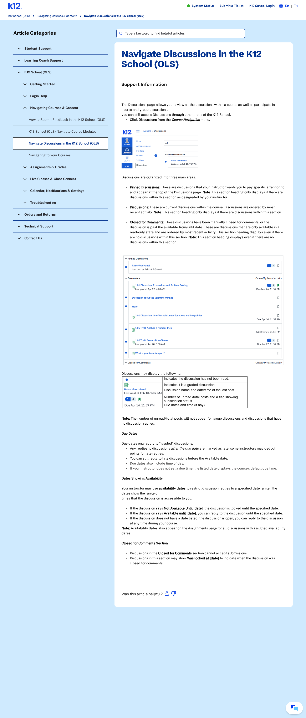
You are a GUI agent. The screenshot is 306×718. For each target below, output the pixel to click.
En (287, 6)
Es (296, 6)
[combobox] (180, 33)
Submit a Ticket (232, 6)
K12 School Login (262, 6)
